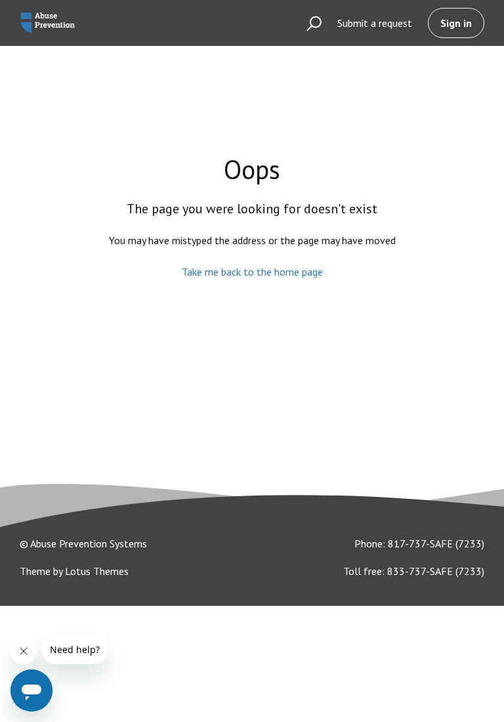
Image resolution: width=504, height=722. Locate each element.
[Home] (47, 23)
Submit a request (374, 23)
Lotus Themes (97, 571)
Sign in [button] (456, 23)
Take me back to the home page (252, 271)
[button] (308, 23)
